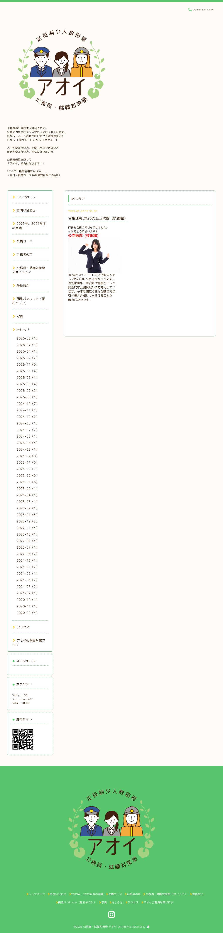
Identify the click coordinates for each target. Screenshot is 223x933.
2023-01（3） (28, 515)
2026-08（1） (28, 338)
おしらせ (23, 330)
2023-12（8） (28, 456)
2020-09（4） (28, 613)
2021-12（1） (28, 560)
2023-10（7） (28, 469)
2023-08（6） (28, 482)
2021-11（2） (28, 567)
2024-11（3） (28, 410)
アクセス (23, 627)
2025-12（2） (28, 358)
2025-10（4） (28, 371)
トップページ (26, 197)
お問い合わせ (26, 210)
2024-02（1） (28, 449)
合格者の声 (24, 254)
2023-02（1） (28, 508)
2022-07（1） (28, 547)
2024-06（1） (28, 436)
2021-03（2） (28, 587)
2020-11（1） (28, 606)
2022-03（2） (28, 554)
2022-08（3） (28, 541)
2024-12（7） (28, 404)
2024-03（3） (28, 443)
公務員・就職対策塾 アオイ (100, 926)
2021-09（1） (28, 573)
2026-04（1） (28, 351)
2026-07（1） (28, 345)
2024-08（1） (28, 423)
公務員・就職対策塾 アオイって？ (28, 270)
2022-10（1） (28, 534)
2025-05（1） (28, 397)
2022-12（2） (28, 521)
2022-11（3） (28, 528)
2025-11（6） (28, 364)
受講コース (24, 241)
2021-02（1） (28, 593)
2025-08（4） (28, 384)
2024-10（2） (28, 417)
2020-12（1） (28, 600)
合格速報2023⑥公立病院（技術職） (98, 218)
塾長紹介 (23, 285)
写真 (20, 316)
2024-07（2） (28, 430)
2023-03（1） (28, 502)
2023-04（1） (28, 495)
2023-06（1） (28, 489)
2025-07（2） (28, 391)
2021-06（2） (28, 580)
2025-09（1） (28, 377)
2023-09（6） (28, 475)
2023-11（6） (28, 462)
